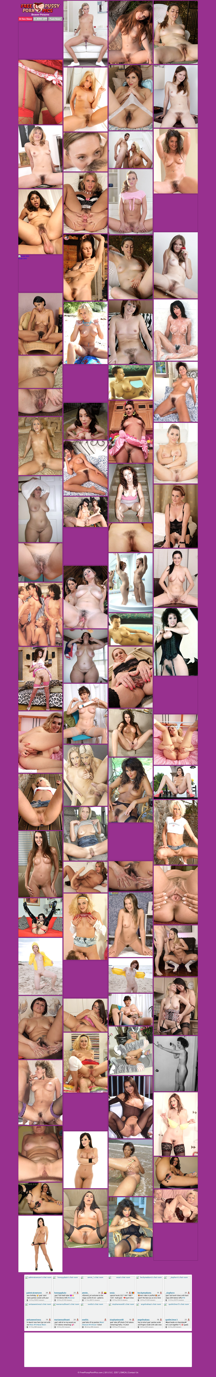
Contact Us (133, 1372)
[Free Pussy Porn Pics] (40, 7)
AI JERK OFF (40, 19)
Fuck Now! (55, 19)
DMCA (123, 1372)
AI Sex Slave (25, 19)
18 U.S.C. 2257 (111, 1372)
